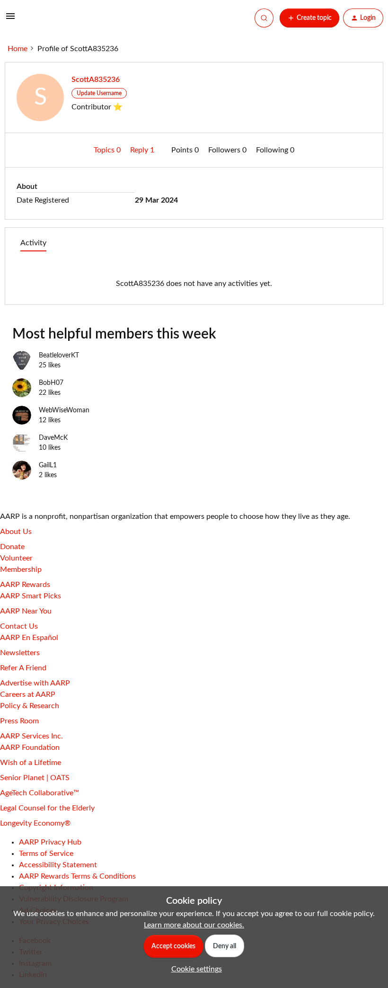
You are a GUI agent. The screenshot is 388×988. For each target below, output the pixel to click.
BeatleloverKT (59, 355)
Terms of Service (46, 853)
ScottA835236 (95, 79)
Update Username (99, 93)
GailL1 (48, 465)
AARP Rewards (25, 584)
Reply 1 (143, 150)
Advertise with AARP (35, 683)
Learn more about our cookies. (194, 925)
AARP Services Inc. (31, 736)
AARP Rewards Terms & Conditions (77, 876)
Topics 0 (108, 150)
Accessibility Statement (58, 865)
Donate (12, 547)
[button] (10, 19)
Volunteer (16, 558)
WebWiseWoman (64, 410)
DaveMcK (53, 438)
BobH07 (51, 383)
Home (17, 49)
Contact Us (19, 626)
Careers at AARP (27, 694)
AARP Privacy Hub (50, 842)
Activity (33, 243)
